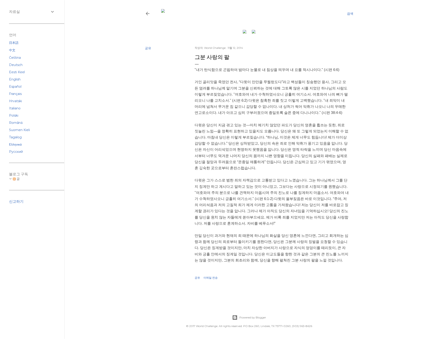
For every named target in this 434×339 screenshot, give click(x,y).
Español (15, 87)
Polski (13, 115)
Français (15, 94)
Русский (16, 152)
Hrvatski (15, 101)
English (15, 79)
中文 (12, 50)
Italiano (15, 108)
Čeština (15, 58)
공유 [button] (148, 48)
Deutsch (16, 65)
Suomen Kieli (19, 130)
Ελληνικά (15, 144)
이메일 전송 (210, 277)
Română (16, 123)
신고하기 (16, 201)
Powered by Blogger (252, 317)
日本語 (14, 43)
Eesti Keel (17, 72)
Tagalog (15, 137)
